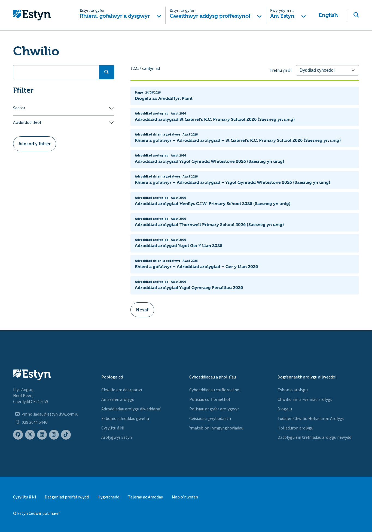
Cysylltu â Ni (112, 428)
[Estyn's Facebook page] (18, 434)
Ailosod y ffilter (35, 143)
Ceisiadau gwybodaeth (210, 419)
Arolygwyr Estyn (116, 437)
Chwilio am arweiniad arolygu (305, 399)
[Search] (106, 72)
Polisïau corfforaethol (209, 399)
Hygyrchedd (108, 497)
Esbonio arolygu (293, 390)
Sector (19, 108)
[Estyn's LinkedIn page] (42, 434)
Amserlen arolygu (117, 399)
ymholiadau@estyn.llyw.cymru (50, 414)
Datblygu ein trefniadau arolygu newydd (314, 437)
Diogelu (285, 409)
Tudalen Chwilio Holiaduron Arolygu (311, 419)
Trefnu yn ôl (281, 70)
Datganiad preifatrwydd (67, 497)
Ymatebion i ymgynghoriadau (216, 428)
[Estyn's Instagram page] (54, 434)
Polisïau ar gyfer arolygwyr (214, 409)
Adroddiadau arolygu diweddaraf (130, 409)
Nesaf (142, 309)
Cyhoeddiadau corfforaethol (215, 390)
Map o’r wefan (185, 497)
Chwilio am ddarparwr (121, 390)
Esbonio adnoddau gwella (125, 419)
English (328, 15)
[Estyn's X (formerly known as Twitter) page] (30, 434)
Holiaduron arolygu (295, 428)
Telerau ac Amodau (145, 497)
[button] (121, 15)
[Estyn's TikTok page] (66, 434)
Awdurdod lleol (27, 122)
